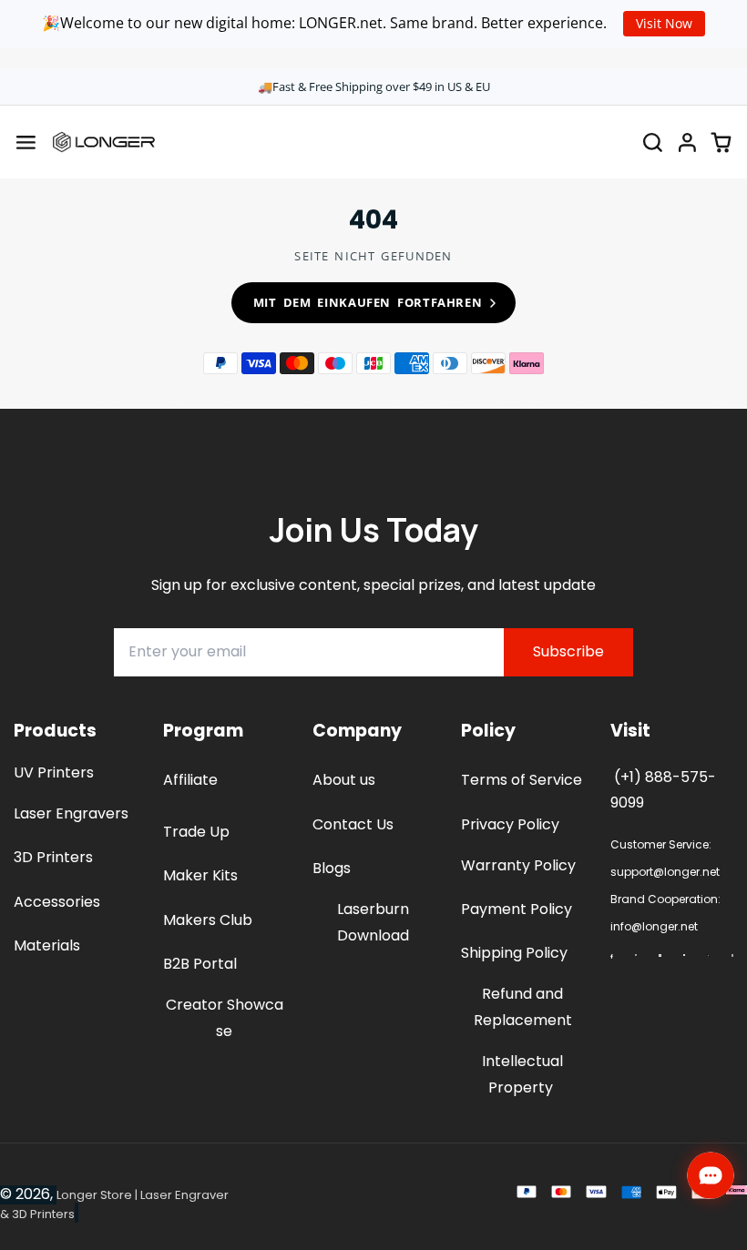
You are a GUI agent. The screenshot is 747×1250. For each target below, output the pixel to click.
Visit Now (664, 23)
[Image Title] (611, 956)
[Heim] (104, 142)
